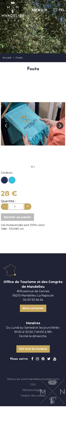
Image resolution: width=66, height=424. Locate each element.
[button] (55, 9)
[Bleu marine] (4, 180)
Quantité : (8, 201)
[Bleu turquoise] (11, 180)
